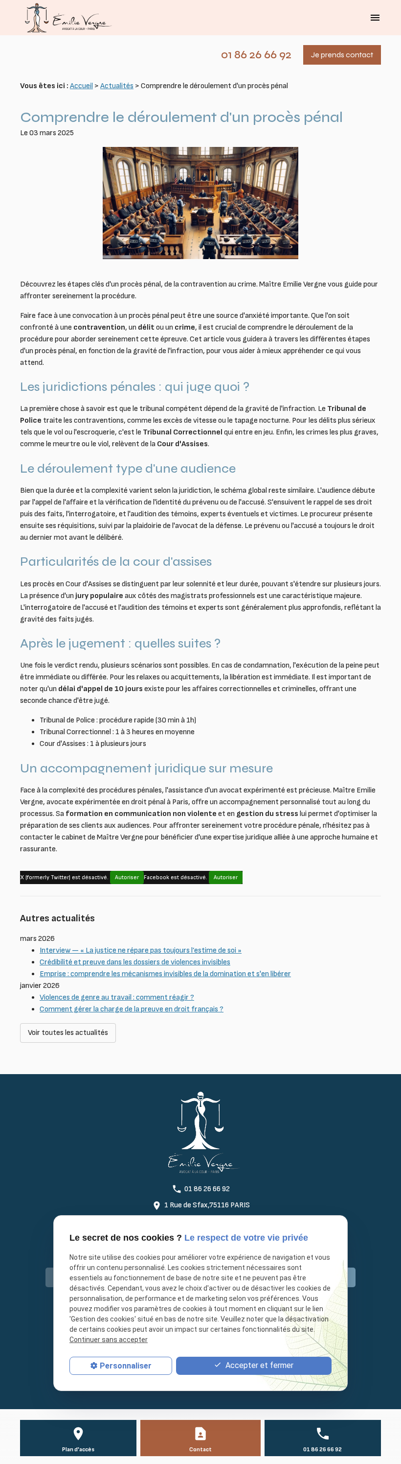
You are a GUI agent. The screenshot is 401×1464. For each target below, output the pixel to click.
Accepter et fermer (258, 1365)
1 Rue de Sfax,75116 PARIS (207, 1205)
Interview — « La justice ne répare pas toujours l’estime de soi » (141, 950)
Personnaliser (126, 1365)
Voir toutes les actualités (68, 1032)
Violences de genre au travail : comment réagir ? (117, 997)
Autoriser (127, 877)
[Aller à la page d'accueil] (66, 17)
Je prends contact (342, 54)
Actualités (117, 86)
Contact (200, 1449)
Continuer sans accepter (108, 1340)
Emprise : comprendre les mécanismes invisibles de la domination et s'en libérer (165, 974)
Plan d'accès (78, 1449)
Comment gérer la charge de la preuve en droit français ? (131, 1009)
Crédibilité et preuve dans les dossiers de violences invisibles (135, 962)
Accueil (81, 86)
